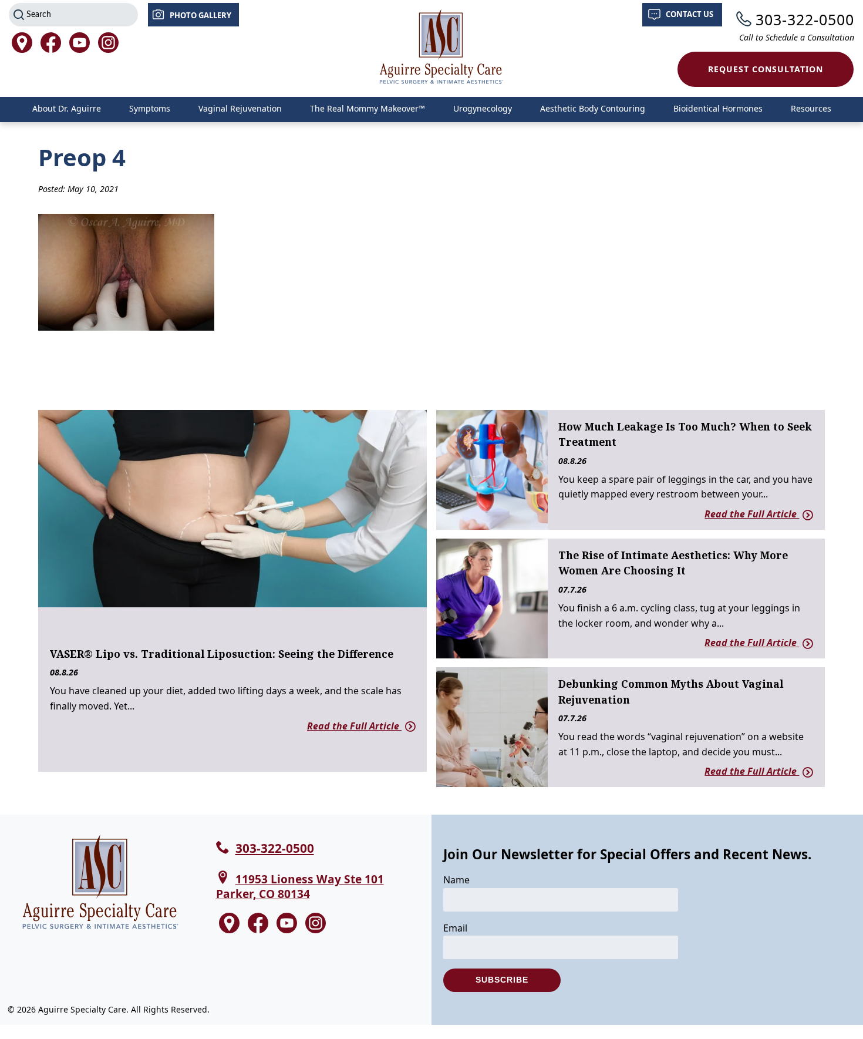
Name (456, 879)
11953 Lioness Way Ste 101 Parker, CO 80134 (300, 886)
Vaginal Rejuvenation (240, 108)
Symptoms (149, 108)
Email (455, 928)
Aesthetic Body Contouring (592, 108)
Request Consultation (765, 69)
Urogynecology (482, 108)
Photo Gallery (200, 15)
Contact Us (689, 14)
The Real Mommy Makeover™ (367, 108)
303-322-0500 (805, 19)
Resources (811, 108)
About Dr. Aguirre (66, 108)
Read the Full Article (354, 725)
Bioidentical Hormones (718, 108)
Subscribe (502, 979)
